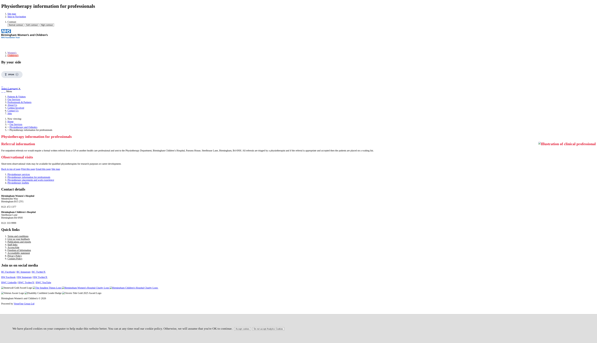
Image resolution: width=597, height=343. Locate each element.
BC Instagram (23, 272)
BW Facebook (8, 277)
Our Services (13, 99)
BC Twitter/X (39, 272)
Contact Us (13, 110)
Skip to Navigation (16, 16)
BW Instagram (24, 277)
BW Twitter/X (40, 277)
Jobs (9, 113)
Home (10, 121)
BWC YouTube (43, 282)
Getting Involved (15, 108)
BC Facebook (8, 272)
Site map (11, 13)
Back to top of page (11, 169)
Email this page (43, 169)
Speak (11, 74)
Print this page (28, 169)
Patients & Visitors (16, 96)
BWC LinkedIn (9, 282)
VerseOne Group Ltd (24, 303)
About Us (12, 105)
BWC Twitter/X (26, 282)
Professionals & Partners (19, 102)
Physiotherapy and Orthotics (23, 127)
